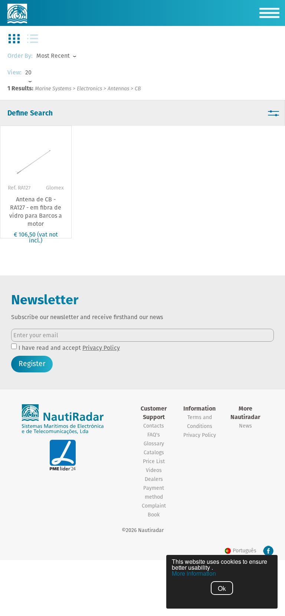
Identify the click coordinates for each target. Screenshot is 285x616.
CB (138, 88)
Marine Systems (53, 88)
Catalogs (154, 452)
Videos (154, 470)
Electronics (89, 88)
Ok (222, 588)
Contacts (153, 425)
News (245, 425)
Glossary (154, 443)
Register (32, 364)
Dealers (154, 479)
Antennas (118, 88)
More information (194, 573)
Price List (154, 461)
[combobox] (63, 56)
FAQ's (153, 434)
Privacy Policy (101, 348)
